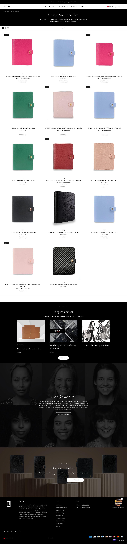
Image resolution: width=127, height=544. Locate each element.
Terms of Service (60, 521)
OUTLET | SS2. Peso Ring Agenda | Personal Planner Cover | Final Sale (104, 76)
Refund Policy (59, 515)
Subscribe (75, 480)
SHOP (44, 6)
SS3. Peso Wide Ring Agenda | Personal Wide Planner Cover (63, 232)
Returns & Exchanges (61, 507)
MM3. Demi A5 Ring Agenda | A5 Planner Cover (63, 76)
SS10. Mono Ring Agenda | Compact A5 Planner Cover (63, 284)
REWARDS (73, 6)
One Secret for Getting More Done (96, 345)
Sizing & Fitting (60, 513)
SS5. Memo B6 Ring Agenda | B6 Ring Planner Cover (104, 232)
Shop (8, 11)
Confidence (20, 345)
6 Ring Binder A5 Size (15, 11)
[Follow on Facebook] (4, 531)
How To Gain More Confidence (29, 349)
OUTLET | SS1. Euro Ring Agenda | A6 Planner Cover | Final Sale (104, 128)
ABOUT (82, 6)
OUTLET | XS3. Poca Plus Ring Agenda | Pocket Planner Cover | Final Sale (63, 128)
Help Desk (58, 505)
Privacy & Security (60, 518)
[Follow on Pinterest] (12, 531)
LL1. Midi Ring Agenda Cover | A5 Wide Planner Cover (23, 232)
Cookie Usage (59, 523)
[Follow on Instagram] (8, 531)
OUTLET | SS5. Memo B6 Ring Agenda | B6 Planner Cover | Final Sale (63, 180)
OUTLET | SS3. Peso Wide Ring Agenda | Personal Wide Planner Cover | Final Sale (23, 285)
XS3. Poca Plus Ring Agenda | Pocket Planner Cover (104, 180)
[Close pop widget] (121, 499)
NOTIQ (23, 178)
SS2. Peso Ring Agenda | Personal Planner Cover (23, 128)
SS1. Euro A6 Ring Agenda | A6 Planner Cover (22, 180)
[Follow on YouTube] (15, 531)
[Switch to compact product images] (8, 28)
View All (63, 357)
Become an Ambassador (117, 507)
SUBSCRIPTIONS (62, 6)
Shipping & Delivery (61, 510)
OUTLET (52, 6)
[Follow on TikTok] (19, 531)
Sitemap (58, 526)
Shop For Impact (63, 414)
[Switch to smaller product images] (5, 28)
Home (5, 11)
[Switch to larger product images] (3, 28)
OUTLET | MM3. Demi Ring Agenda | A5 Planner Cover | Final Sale (23, 76)
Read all (19, 352)
